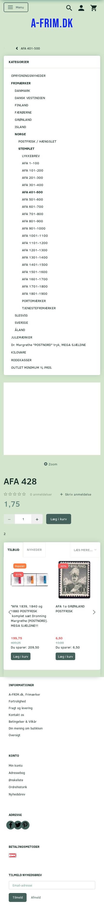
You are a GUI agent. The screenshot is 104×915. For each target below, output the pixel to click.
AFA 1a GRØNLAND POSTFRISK (70, 608)
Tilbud (13, 549)
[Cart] (93, 7)
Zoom (53, 464)
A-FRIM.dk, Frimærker (24, 694)
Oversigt (14, 735)
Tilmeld (18, 897)
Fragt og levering (20, 708)
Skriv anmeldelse (77, 494)
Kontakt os (16, 715)
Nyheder (34, 549)
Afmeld (36, 897)
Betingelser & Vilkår (23, 721)
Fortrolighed (17, 701)
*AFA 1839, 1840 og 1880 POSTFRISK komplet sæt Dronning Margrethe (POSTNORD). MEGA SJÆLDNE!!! (29, 616)
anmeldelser (41, 494)
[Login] (81, 7)
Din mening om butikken (26, 728)
